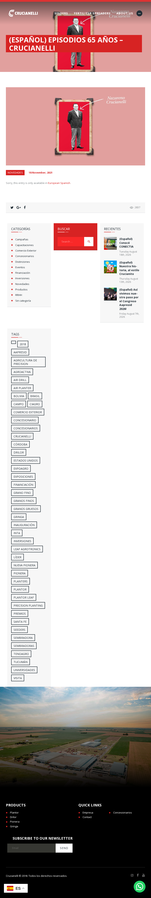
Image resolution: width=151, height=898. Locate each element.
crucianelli (22, 436)
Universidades (24, 670)
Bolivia (19, 396)
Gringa (14, 826)
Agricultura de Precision (25, 362)
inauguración (24, 525)
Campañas (21, 239)
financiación (23, 485)
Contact (87, 817)
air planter (22, 388)
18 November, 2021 (40, 172)
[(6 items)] (13, 342)
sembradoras (24, 646)
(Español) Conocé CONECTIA (126, 242)
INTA (17, 533)
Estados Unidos (26, 460)
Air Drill (20, 380)
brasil (35, 396)
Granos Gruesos (26, 509)
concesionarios (26, 428)
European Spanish (59, 183)
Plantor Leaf (24, 597)
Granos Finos (24, 501)
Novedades (15, 172)
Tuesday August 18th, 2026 (128, 253)
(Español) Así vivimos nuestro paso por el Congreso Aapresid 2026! (128, 299)
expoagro (21, 468)
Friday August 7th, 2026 (129, 315)
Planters (21, 581)
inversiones (22, 541)
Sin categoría (23, 300)
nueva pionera (24, 565)
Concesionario (25, 420)
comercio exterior (28, 412)
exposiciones (23, 476)
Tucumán (21, 662)
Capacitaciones (24, 245)
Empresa (88, 812)
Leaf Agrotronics (27, 549)
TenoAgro (21, 654)
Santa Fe (20, 621)
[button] (139, 886)
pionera (20, 573)
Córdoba (20, 444)
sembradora (23, 638)
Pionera (14, 821)
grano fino (22, 493)
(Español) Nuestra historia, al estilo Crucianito (129, 268)
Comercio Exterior (25, 250)
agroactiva (22, 372)
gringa (19, 517)
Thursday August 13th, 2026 (128, 280)
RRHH (18, 295)
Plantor (20, 589)
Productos (21, 289)
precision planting (28, 605)
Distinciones (22, 262)
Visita (18, 678)
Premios (20, 613)
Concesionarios (24, 256)
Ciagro (35, 404)
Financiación (22, 273)
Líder (17, 557)
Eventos (20, 267)
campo (19, 404)
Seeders (19, 630)
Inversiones (22, 278)
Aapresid (20, 352)
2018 (23, 344)
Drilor (19, 452)
